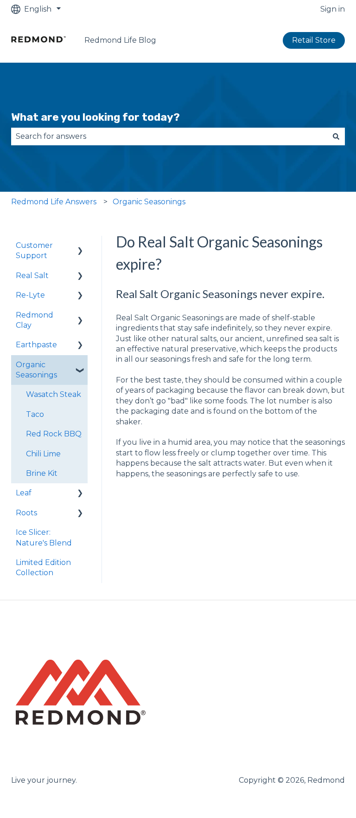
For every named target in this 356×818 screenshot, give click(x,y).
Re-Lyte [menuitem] (30, 295)
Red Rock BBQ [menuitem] (54, 433)
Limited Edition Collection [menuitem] (43, 567)
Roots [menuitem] (26, 512)
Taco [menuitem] (35, 414)
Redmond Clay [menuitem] (34, 320)
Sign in (332, 9)
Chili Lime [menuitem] (43, 453)
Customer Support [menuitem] (34, 250)
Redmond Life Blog (120, 40)
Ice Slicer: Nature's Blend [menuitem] (44, 537)
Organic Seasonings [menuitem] (36, 369)
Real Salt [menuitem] (32, 275)
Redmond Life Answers (53, 201)
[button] (80, 246)
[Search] (336, 136)
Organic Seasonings (149, 201)
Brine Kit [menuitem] (41, 473)
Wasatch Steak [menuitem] (53, 394)
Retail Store (314, 40)
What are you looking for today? (95, 116)
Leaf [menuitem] (24, 492)
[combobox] (169, 136)
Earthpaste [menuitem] (36, 344)
